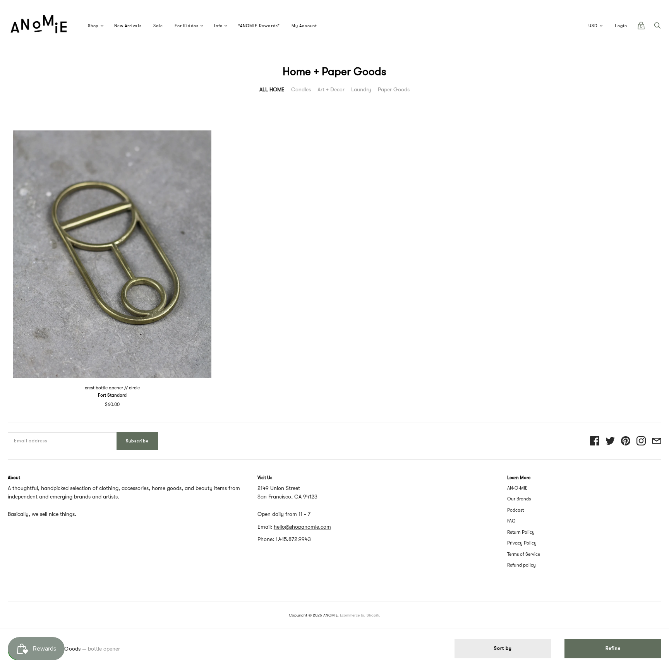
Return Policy (521, 532)
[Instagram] (641, 441)
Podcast (515, 510)
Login (621, 25)
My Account (304, 25)
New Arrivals (128, 25)
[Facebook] (594, 441)
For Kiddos (187, 25)
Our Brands (519, 499)
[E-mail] (656, 441)
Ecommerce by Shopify (360, 615)
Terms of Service (523, 554)
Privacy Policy (522, 543)
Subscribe (137, 441)
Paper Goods (394, 89)
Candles (301, 89)
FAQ (511, 521)
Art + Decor (331, 89)
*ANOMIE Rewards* (259, 25)
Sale (158, 25)
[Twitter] (610, 441)
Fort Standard (112, 395)
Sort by (503, 648)
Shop (93, 25)
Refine (613, 648)
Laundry (361, 89)
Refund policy (521, 565)
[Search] (657, 27)
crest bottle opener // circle (112, 388)
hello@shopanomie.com (302, 527)
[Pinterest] (625, 441)
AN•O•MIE (517, 488)
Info (218, 25)
